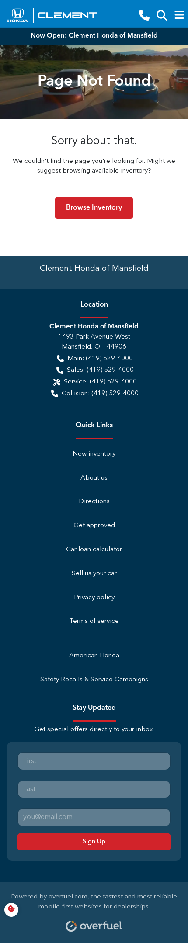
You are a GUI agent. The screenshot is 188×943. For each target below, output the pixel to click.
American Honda (94, 656)
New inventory (94, 454)
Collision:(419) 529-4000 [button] (100, 393)
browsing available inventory (105, 171)
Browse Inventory (94, 207)
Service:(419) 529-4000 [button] (100, 382)
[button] (144, 15)
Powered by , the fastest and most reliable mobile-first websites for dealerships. (94, 902)
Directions (94, 501)
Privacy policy (94, 597)
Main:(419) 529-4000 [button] (100, 359)
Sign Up (94, 842)
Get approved (94, 525)
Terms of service (94, 621)
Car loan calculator (94, 549)
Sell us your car (94, 573)
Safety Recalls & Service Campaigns (94, 680)
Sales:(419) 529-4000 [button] (100, 370)
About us (94, 478)
